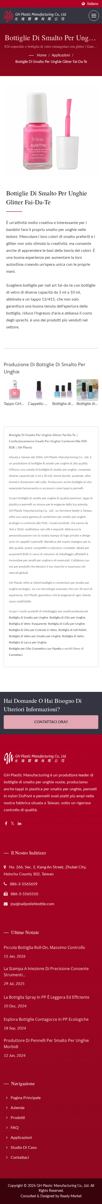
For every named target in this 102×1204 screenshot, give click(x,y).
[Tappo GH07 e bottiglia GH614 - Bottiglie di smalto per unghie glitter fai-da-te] (15, 390)
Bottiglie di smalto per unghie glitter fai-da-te (51, 62)
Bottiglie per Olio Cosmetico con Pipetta (35, 648)
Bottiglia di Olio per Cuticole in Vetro (33, 629)
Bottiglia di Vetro (73, 636)
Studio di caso (24, 1148)
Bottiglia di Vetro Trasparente (28, 623)
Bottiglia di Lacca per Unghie (27, 642)
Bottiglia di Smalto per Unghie (28, 617)
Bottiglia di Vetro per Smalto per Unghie (35, 636)
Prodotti (18, 1118)
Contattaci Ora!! (51, 722)
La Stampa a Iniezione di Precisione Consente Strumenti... (46, 972)
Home (41, 55)
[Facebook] (6, 824)
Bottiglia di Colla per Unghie (66, 623)
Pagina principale (26, 1098)
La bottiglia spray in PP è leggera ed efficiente (46, 997)
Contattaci (16, 654)
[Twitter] (12, 824)
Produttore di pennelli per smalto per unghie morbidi (46, 1043)
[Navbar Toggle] (94, 15)
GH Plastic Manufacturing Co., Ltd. (63, 1186)
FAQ (15, 1128)
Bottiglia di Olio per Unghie (67, 617)
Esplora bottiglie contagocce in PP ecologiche (46, 1019)
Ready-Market (71, 1196)
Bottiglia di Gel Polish (72, 629)
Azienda (18, 1108)
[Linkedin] (19, 824)
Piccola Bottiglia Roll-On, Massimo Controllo (44, 947)
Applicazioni (61, 55)
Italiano (92, 4)
